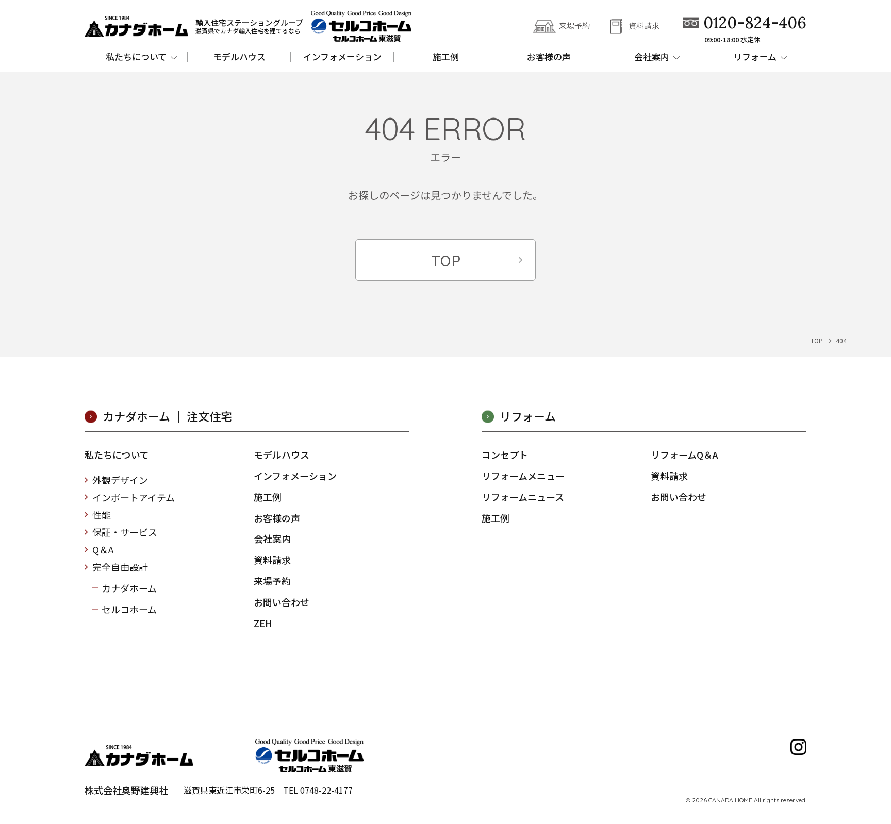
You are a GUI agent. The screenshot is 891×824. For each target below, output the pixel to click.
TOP (445, 260)
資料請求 (644, 25)
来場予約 (574, 25)
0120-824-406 (754, 22)
